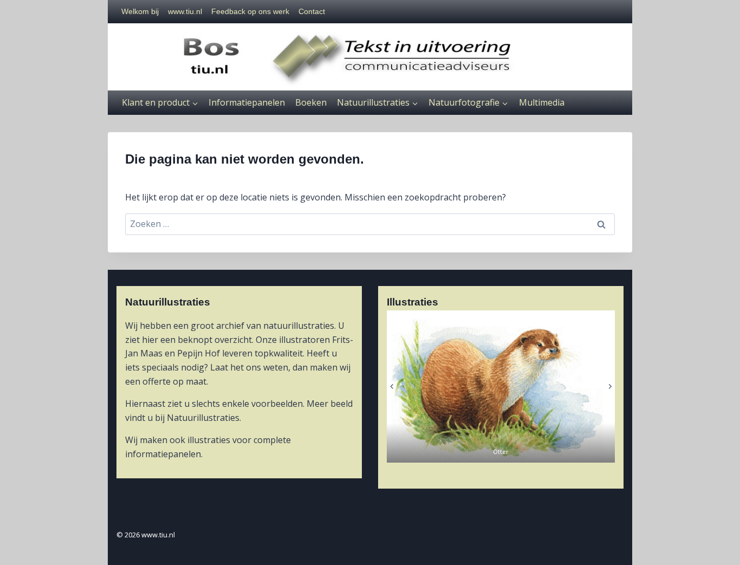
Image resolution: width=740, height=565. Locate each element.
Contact (311, 11)
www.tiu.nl (185, 11)
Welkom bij (140, 11)
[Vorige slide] (392, 386)
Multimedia (541, 102)
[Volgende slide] (610, 386)
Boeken (311, 102)
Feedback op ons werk (250, 11)
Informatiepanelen (247, 102)
